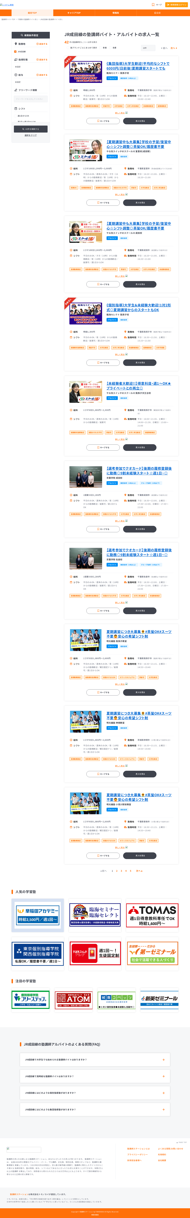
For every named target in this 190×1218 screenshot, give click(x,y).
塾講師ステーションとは (138, 1148)
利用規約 (162, 1154)
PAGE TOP (182, 1142)
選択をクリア (31, 135)
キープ (159, 4)
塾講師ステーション (19, 1194)
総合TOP (32, 12)
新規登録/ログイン (179, 4)
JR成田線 (22, 51)
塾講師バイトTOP (8, 19)
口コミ (157, 12)
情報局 (116, 12)
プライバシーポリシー (137, 1154)
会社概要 (162, 1160)
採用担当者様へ (134, 1160)
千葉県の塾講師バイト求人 (28, 19)
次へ (173, 48)
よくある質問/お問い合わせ (170, 1148)
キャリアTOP (74, 12)
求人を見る (140, 121)
